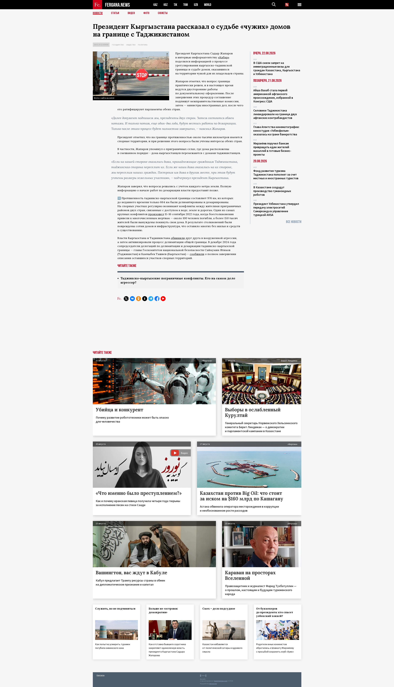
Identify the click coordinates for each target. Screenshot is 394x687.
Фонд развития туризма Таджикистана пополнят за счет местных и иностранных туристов (275, 174)
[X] (126, 298)
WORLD (207, 5)
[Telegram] (150, 298)
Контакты (101, 675)
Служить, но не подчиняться (115, 608)
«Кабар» (223, 57)
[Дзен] (144, 298)
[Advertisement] (197, 327)
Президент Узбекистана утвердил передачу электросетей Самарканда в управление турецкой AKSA (276, 209)
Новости (98, 13)
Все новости (293, 222)
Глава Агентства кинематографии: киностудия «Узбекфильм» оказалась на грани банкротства (276, 130)
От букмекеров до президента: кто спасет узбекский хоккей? (274, 612)
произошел (156, 214)
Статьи (115, 13)
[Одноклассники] (138, 298)
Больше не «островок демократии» (163, 610)
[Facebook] (157, 298)
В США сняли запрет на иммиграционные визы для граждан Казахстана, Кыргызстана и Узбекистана (276, 68)
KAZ (155, 5)
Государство (118, 45)
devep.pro (213, 684)
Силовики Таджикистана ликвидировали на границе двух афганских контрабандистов (275, 114)
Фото (146, 13)
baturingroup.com (220, 681)
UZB (196, 5)
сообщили (197, 254)
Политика (142, 45)
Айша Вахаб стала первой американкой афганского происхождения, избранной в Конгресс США (273, 95)
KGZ (166, 5)
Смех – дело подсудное (218, 608)
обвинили (178, 238)
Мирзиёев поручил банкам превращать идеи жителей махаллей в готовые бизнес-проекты (272, 149)
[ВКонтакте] (132, 298)
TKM (185, 5)
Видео (131, 13)
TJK (175, 5)
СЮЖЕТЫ (163, 13)
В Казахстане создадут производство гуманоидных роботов (272, 191)
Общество (131, 45)
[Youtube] (163, 298)
